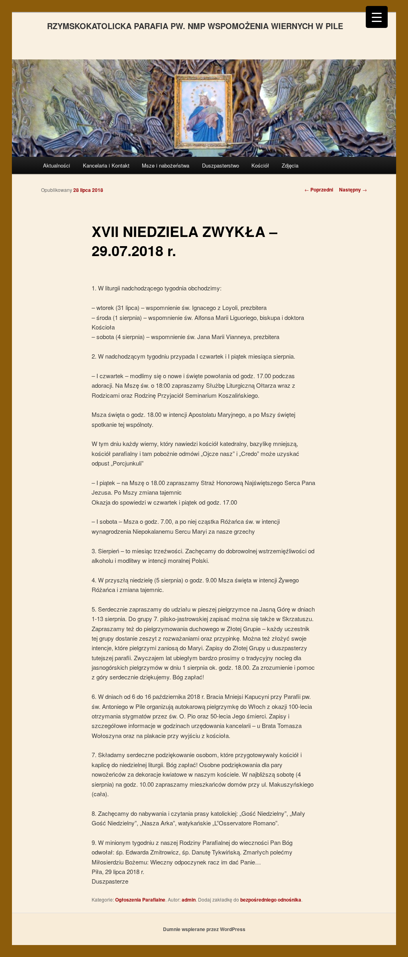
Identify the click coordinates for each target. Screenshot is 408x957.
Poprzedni (318, 189)
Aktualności (56, 165)
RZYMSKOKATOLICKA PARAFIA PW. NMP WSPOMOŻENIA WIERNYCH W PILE (195, 26)
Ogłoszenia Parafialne (140, 899)
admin (189, 899)
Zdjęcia (290, 165)
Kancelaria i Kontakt (106, 165)
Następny (353, 189)
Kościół (260, 165)
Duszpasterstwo (220, 165)
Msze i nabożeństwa (165, 165)
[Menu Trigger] (377, 17)
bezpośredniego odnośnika (270, 899)
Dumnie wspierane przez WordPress (204, 929)
